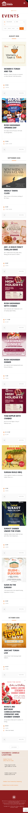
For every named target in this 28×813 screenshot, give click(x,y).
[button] (24, 3)
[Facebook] (14, 797)
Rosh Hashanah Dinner (12, 361)
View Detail (21, 93)
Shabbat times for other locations (10, 785)
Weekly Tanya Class (11, 192)
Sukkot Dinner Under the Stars (12, 530)
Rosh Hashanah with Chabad (12, 305)
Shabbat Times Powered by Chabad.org (12, 781)
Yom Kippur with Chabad (12, 417)
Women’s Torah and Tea (12, 70)
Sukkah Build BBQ (13, 472)
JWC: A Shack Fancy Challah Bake (13, 249)
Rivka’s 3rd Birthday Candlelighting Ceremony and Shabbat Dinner (12, 712)
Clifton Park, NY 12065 (8, 760)
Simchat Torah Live (11, 652)
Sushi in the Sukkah (10, 586)
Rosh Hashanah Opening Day (12, 127)
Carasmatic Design (14, 807)
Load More (14, 747)
